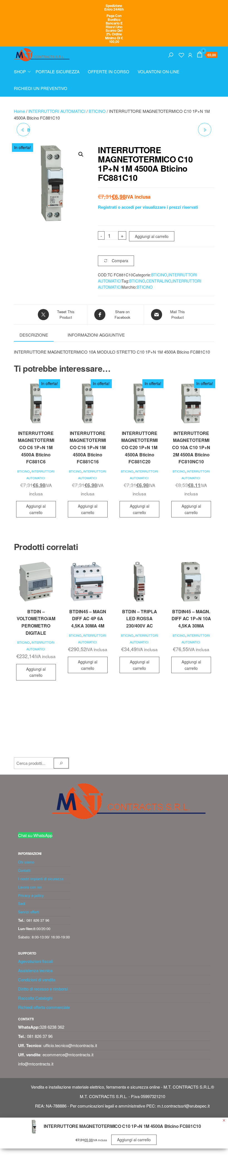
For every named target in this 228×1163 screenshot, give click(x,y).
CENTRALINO (158, 281)
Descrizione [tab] (33, 335)
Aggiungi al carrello (151, 236)
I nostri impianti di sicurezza (40, 878)
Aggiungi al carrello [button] (36, 509)
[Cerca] (171, 54)
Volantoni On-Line (158, 71)
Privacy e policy (31, 895)
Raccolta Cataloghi (35, 998)
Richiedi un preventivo (40, 88)
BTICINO (97, 111)
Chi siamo (26, 862)
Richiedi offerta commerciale (44, 1007)
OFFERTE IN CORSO (108, 71)
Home (19, 111)
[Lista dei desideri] (181, 54)
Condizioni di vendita (36, 979)
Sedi (21, 903)
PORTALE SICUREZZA (58, 71)
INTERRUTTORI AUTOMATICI (56, 111)
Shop (20, 71)
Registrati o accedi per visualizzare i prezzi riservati (148, 207)
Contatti (24, 870)
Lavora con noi (30, 887)
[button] (81, 154)
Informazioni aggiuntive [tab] (96, 335)
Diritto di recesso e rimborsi (43, 989)
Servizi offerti (28, 911)
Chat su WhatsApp (35, 835)
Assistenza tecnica (35, 970)
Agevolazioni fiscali (35, 961)
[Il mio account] (190, 54)
